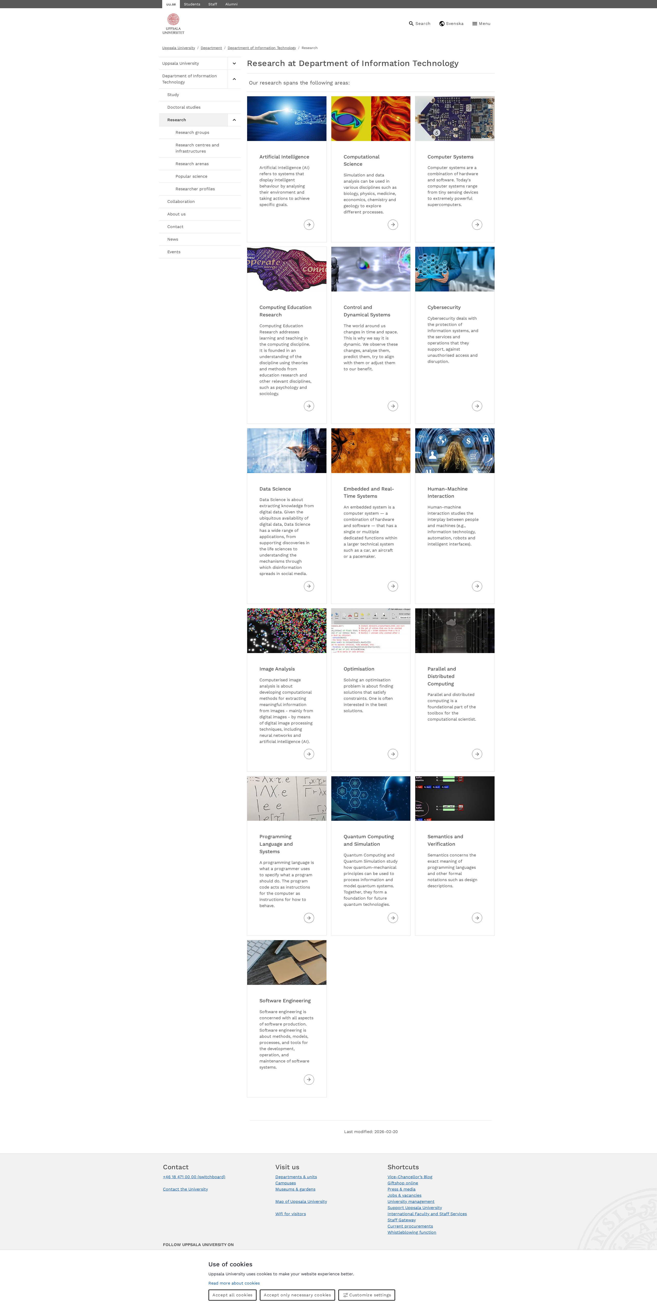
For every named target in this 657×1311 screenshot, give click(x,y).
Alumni (231, 4)
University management (411, 1201)
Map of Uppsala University (301, 1201)
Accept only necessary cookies (297, 1295)
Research (176, 119)
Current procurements (410, 1226)
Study (173, 94)
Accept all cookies (232, 1295)
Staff (212, 4)
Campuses (285, 1183)
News (172, 239)
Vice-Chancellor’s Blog (410, 1176)
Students (192, 4)
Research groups (192, 132)
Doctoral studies (183, 107)
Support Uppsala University (415, 1207)
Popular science (191, 176)
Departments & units (296, 1176)
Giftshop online (403, 1183)
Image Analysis (277, 669)
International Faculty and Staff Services (427, 1213)
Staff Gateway (402, 1220)
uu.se (171, 4)
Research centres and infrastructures (197, 148)
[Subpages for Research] (234, 120)
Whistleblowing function (412, 1232)
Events (173, 251)
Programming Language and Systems (276, 844)
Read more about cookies (234, 1283)
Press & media (402, 1189)
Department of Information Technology (262, 48)
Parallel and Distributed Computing (442, 676)
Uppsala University (178, 48)
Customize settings (370, 1295)
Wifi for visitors (290, 1213)
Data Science (275, 489)
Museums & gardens (295, 1189)
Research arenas (192, 163)
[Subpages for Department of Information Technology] (234, 79)
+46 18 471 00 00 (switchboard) (194, 1176)
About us (176, 214)
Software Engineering (285, 1001)
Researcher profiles (195, 188)
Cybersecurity (444, 307)
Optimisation (359, 669)
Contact (175, 226)
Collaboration (181, 201)
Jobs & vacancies (404, 1195)
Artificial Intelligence (284, 157)
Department (211, 48)
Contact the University (185, 1189)
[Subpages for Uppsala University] (234, 63)
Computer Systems (451, 157)
